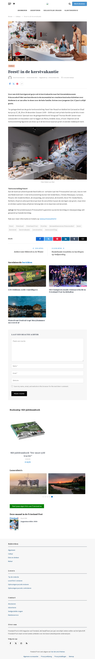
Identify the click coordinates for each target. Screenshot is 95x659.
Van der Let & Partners (58, 652)
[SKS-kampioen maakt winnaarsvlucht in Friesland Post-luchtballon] (68, 276)
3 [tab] (47, 496)
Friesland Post (32, 226)
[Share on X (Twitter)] (13, 84)
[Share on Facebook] (10, 84)
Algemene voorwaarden (30, 657)
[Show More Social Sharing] (22, 84)
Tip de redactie (13, 577)
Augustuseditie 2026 (29, 521)
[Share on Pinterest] (17, 84)
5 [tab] (52, 496)
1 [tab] (43, 496)
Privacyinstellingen (60, 657)
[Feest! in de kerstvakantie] (47, 41)
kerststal (12, 230)
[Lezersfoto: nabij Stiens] (28, 483)
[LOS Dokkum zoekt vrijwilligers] (27, 276)
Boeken (27, 459)
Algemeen (11, 550)
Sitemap (71, 657)
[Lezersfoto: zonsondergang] (66, 483)
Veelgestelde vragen (52, 10)
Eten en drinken (13, 557)
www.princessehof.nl (48, 219)
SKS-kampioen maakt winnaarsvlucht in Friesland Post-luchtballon (67, 291)
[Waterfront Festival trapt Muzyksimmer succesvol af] (27, 306)
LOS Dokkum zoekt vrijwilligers (23, 290)
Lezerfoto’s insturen (15, 581)
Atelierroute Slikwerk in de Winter (28, 252)
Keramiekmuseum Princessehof (62, 226)
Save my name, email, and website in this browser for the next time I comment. (41, 386)
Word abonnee (79, 4)
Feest (11, 226)
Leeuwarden (37, 230)
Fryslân (44, 226)
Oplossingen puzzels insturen (18, 584)
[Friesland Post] (47, 4)
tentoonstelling (51, 230)
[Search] (69, 3)
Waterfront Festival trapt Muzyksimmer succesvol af (26, 321)
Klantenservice (71, 10)
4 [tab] (50, 496)
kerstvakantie (24, 230)
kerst (79, 226)
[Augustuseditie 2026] (14, 523)
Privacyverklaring (46, 657)
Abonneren (22, 10)
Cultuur (11, 66)
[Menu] (9, 3)
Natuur (10, 561)
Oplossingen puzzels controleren (19, 588)
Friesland (20, 226)
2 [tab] (45, 496)
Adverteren (35, 10)
